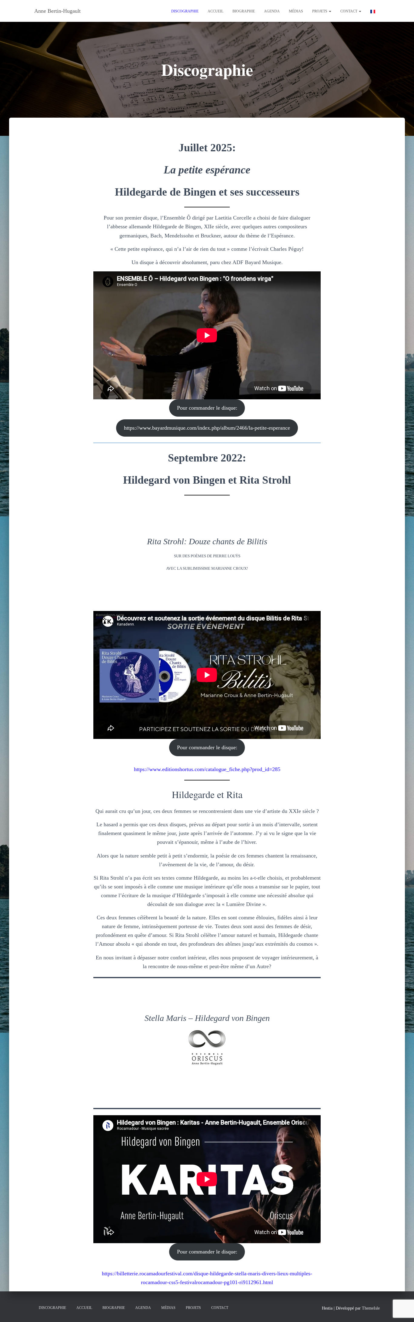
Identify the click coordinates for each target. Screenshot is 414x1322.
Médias (296, 11)
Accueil (215, 11)
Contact (349, 11)
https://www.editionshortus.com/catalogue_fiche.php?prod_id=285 (207, 769)
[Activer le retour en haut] (402, 1309)
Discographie (185, 11)
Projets (320, 11)
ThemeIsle (371, 1308)
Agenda (272, 11)
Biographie (243, 11)
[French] (373, 11)
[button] (329, 11)
